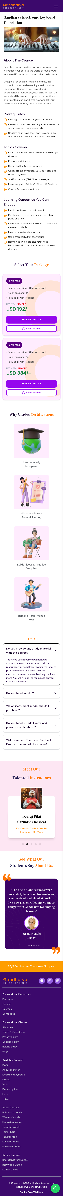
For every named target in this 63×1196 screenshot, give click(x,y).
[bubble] (23, 844)
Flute (5, 1094)
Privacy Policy (10, 1036)
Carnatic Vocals (11, 1127)
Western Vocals (11, 1117)
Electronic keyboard (13, 1074)
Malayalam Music (11, 1146)
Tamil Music (8, 1131)
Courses (7, 1008)
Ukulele (6, 1079)
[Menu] (56, 6)
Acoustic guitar (11, 1069)
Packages (7, 999)
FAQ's (5, 1051)
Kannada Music (10, 1141)
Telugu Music (9, 1136)
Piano (5, 1064)
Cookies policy (10, 1041)
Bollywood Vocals (12, 1112)
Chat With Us (33, 328)
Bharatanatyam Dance (15, 1159)
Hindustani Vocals (12, 1122)
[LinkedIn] (58, 981)
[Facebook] (42, 981)
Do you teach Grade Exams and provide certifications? (26, 725)
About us (7, 1027)
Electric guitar (10, 1089)
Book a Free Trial (31, 319)
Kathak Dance (10, 1169)
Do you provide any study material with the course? (28, 651)
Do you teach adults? (20, 693)
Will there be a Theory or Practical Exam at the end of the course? (28, 742)
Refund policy (10, 1046)
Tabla (5, 1099)
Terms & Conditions (13, 1032)
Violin (5, 1084)
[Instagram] (50, 981)
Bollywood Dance (12, 1164)
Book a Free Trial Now (31, 1192)
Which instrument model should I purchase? (27, 708)
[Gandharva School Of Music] (13, 6)
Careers (6, 1004)
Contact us (8, 1013)
